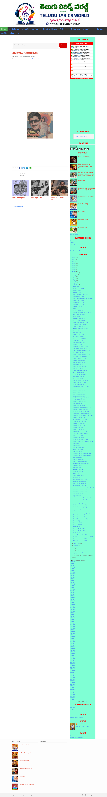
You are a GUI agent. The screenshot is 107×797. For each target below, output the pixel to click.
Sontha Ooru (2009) (78, 300)
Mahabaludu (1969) (78, 437)
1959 (72, 585)
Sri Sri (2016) (76, 527)
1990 (72, 638)
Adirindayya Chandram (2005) (81, 348)
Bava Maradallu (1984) (79, 481)
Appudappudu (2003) (79, 314)
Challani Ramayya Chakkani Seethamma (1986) (81, 398)
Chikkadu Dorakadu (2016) (80, 491)
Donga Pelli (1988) (78, 368)
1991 (72, 640)
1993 (72, 643)
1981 (72, 623)
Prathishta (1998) (78, 503)
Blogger (86, 701)
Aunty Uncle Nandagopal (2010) (82, 350)
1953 (72, 575)
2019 (73, 271)
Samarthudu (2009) (78, 302)
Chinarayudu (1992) (78, 53)
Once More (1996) (78, 378)
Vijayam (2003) (77, 316)
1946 (72, 563)
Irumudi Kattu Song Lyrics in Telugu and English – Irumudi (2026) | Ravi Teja (86, 189)
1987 (72, 633)
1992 (72, 641)
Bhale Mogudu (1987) (79, 405)
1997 (72, 650)
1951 (72, 572)
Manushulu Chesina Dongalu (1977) (83, 441)
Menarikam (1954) (78, 465)
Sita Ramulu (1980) (78, 447)
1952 (72, 573)
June (75, 279)
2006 (72, 665)
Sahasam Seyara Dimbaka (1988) (82, 453)
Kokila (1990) (76, 445)
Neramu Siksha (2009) (79, 529)
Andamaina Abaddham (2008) (81, 294)
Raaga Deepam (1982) (79, 423)
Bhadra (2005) (77, 50)
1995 (72, 647)
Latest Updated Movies (31, 29)
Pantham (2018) (77, 344)
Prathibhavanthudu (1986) (80, 519)
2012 (72, 675)
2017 (73, 550)
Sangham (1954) (77, 477)
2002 (72, 658)
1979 (72, 619)
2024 (73, 261)
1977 (72, 616)
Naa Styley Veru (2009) (79, 338)
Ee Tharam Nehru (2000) (80, 505)
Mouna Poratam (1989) (79, 401)
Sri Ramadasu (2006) (83, 219)
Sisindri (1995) (77, 56)
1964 (72, 594)
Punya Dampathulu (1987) (80, 409)
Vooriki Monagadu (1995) (80, 535)
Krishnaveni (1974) (78, 384)
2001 (72, 657)
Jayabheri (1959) (77, 451)
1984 (72, 628)
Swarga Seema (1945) (79, 362)
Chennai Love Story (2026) (84, 156)
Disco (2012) (76, 330)
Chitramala (75, 29)
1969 (72, 602)
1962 (72, 590)
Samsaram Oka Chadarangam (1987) (83, 487)
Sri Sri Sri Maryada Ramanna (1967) (83, 415)
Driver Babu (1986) (78, 372)
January (76, 545)
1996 (72, 648)
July (75, 277)
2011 (72, 674)
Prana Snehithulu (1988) (80, 461)
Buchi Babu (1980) (78, 392)
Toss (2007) (76, 308)
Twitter (72, 242)
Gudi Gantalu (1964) (78, 467)
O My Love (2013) (78, 310)
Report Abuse (74, 234)
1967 (72, 599)
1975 (72, 613)
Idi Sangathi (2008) (78, 296)
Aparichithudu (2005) (83, 204)
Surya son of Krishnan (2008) (26, 768)
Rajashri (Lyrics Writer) (79, 417)
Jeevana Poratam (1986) (79, 366)
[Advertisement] (40, 73)
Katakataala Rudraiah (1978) (81, 386)
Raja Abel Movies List (79, 318)
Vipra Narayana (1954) (79, 483)
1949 (72, 568)
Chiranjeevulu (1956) (79, 394)
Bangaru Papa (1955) (79, 396)
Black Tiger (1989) (78, 435)
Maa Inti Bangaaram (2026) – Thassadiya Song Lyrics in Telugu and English (86, 166)
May (75, 281)
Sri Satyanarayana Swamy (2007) (82, 511)
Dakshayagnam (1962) (79, 342)
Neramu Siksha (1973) (79, 531)
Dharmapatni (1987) (78, 352)
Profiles (4, 33)
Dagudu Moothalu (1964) (80, 479)
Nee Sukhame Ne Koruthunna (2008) (83, 298)
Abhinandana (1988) (82, 227)
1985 (72, 630)
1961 (72, 589)
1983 (72, 626)
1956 (72, 580)
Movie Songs (14, 29)
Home (3, 29)
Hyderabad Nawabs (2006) (80, 322)
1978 (72, 618)
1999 (72, 653)
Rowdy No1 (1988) (78, 493)
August (76, 275)
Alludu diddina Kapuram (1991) (82, 497)
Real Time (81, 78)
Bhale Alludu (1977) (78, 429)
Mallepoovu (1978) (78, 427)
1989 (72, 636)
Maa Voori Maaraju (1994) (80, 346)
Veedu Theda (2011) (78, 336)
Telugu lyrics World (24, 795)
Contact (100, 29)
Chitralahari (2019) (78, 376)
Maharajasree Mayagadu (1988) (25, 52)
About (12, 33)
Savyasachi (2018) (78, 340)
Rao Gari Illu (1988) (78, 459)
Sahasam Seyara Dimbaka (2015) (82, 455)
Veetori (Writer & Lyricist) (80, 419)
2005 (72, 664)
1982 (72, 624)
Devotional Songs (50, 29)
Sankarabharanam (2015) (80, 324)
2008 (72, 669)
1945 (72, 562)
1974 (72, 611)
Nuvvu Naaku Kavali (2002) (80, 380)
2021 (73, 267)
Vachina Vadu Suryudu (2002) (81, 513)
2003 (72, 660)
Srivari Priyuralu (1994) (79, 358)
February (76, 543)
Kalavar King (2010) (78, 334)
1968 (72, 601)
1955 (72, 579)
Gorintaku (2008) (77, 457)
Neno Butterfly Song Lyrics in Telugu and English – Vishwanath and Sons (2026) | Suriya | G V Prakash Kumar (86, 173)
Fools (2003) (76, 521)
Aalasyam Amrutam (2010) (80, 328)
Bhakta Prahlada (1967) (25, 761)
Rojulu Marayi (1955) (79, 360)
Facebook (73, 241)
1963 (72, 592)
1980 (72, 621)
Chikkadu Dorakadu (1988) (80, 489)
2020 (73, 269)
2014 (72, 679)
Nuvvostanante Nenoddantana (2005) (86, 196)
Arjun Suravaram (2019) (79, 374)
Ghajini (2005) (81, 212)
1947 (72, 565)
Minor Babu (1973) (78, 475)
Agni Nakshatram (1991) (80, 370)
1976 (72, 614)
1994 (72, 645)
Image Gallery (88, 29)
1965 (72, 596)
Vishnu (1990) (77, 495)
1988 (72, 635)
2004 (72, 662)
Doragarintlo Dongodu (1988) (81, 411)
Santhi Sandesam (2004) (80, 507)
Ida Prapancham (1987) (79, 388)
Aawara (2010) (81, 180)
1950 (72, 570)
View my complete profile (83, 726)
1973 (72, 609)
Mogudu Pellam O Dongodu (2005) (82, 312)
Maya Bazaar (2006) (78, 288)
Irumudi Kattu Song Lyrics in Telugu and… (79, 62)
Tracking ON (86, 78)
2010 (72, 672)
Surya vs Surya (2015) (79, 326)
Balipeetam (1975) (78, 469)
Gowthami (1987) (78, 449)
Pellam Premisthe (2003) (80, 356)
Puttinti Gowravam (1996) (80, 501)
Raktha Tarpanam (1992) (80, 499)
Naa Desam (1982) (78, 403)
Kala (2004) (76, 286)
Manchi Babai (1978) (79, 425)
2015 (72, 681)
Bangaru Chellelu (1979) (80, 431)
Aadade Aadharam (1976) (80, 539)
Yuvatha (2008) (77, 332)
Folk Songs (64, 29)
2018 (73, 548)
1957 (72, 582)
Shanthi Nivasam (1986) (79, 517)
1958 (72, 584)
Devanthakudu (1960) (79, 390)
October (76, 273)
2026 (73, 257)
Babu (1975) (76, 473)
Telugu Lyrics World (75, 59)
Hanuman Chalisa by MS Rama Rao (27, 784)
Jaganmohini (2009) (78, 304)
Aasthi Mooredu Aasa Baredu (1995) (83, 537)
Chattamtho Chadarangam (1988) (82, 413)
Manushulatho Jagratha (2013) (81, 354)
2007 (72, 667)
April (75, 283)
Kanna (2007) (77, 292)
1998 (72, 652)
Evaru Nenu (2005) (78, 509)
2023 (73, 263)
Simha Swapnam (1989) (79, 485)
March (75, 285)
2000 (72, 655)
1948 (72, 567)
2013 (72, 677)
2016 (72, 682)
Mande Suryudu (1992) (79, 382)
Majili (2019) (76, 533)
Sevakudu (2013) (77, 523)
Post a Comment (18, 206)
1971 (72, 606)
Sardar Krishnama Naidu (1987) (82, 433)
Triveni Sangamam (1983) (80, 541)
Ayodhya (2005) (77, 525)
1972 (72, 607)
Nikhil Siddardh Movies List (81, 320)
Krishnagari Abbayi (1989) (80, 439)
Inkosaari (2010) (77, 306)
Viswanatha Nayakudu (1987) (81, 463)
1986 (72, 631)
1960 (72, 587)
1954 (72, 577)
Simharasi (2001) (77, 66)
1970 (72, 604)
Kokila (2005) (76, 443)
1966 (72, 597)
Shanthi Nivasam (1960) (79, 515)
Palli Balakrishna (82, 724)
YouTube (72, 244)
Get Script (76, 78)
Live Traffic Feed (81, 43)
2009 (72, 670)
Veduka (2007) (77, 290)
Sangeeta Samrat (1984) (79, 421)
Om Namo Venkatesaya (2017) (26, 753)
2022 (73, 265)
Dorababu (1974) (78, 364)
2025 (73, 259)
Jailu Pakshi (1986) (78, 471)
